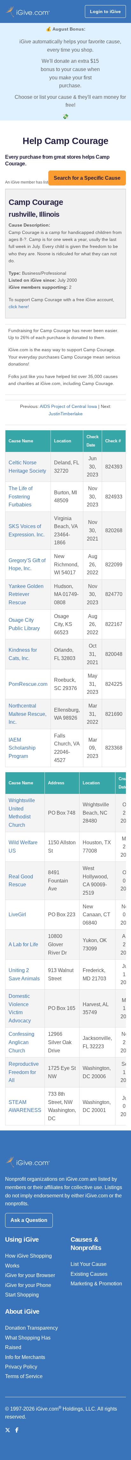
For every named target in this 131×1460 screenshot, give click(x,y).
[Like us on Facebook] (16, 1430)
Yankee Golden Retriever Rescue (26, 594)
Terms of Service (24, 1376)
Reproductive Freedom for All (24, 1072)
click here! (19, 306)
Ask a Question (28, 1220)
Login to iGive (105, 11)
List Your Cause (89, 1264)
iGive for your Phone (28, 1285)
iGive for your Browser (30, 1275)
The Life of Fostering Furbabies (20, 496)
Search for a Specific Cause (87, 178)
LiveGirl (17, 914)
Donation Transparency (31, 1328)
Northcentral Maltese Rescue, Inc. (27, 714)
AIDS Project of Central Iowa (68, 406)
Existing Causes (89, 1274)
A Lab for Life (23, 944)
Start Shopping (22, 1294)
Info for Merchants (25, 1357)
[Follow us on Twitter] (7, 1430)
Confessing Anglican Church (21, 1042)
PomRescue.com (28, 684)
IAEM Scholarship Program (22, 748)
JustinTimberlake (66, 413)
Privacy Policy (21, 1366)
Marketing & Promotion (96, 1283)
